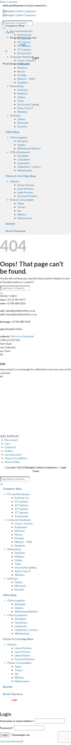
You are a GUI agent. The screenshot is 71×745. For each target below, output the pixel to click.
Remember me (21, 734)
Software (15, 115)
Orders (9, 450)
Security (22, 126)
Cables (21, 97)
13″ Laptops (24, 38)
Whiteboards (24, 170)
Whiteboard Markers (29, 148)
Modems (22, 93)
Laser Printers (25, 188)
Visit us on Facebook (22, 336)
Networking (16, 86)
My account (11, 439)
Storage (21, 75)
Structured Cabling (28, 104)
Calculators (23, 159)
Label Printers (25, 192)
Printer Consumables (22, 199)
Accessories (24, 53)
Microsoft (22, 122)
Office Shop (12, 131)
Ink (19, 210)
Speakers (22, 82)
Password (6, 727)
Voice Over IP (25, 108)
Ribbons (22, 214)
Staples (21, 144)
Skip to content (9, 1)
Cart (7, 443)
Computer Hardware (21, 56)
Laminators (23, 163)
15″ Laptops (24, 45)
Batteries (22, 141)
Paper (20, 203)
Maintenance (24, 218)
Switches (22, 89)
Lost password (13, 454)
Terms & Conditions (16, 458)
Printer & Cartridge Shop (20, 175)
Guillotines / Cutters (29, 166)
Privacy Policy (12, 461)
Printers (14, 181)
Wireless (22, 111)
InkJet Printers (25, 185)
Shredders (23, 155)
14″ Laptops (24, 42)
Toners (21, 207)
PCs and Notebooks (21, 31)
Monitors (22, 67)
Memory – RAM (26, 78)
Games (21, 119)
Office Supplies (18, 137)
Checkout (10, 447)
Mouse (21, 71)
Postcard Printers (27, 196)
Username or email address (17, 720)
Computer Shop (14, 25)
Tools (20, 100)
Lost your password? (11, 741)
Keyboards (23, 64)
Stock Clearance (15, 230)
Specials (10, 223)
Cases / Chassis (26, 60)
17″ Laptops (24, 49)
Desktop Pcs (24, 34)
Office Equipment (20, 152)
